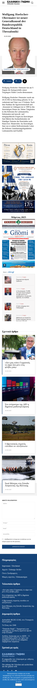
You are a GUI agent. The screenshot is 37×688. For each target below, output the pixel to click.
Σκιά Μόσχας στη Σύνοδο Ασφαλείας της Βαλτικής (17, 484)
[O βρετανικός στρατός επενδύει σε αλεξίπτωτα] (18, 428)
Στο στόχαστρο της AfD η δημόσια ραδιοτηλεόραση (17, 405)
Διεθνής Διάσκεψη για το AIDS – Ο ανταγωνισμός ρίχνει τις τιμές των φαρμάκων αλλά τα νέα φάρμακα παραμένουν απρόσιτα (16, 639)
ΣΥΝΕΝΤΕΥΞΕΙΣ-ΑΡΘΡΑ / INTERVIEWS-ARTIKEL (16, 69)
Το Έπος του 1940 (9, 625)
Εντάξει (18, 684)
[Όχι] (34, 680)
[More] (25, 81)
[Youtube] (16, 671)
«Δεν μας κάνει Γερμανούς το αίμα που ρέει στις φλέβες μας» (17, 364)
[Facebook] (4, 671)
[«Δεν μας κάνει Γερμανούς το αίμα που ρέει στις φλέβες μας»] (18, 347)
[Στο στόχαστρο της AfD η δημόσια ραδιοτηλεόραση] (18, 389)
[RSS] (8, 671)
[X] (12, 671)
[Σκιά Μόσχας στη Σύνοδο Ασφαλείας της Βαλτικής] (18, 468)
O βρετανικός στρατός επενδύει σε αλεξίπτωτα (16, 445)
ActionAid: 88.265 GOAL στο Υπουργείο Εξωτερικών (17, 621)
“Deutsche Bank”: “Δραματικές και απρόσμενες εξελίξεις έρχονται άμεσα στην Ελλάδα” (16, 630)
